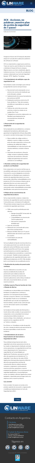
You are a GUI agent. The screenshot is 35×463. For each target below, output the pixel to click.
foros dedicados (18, 318)
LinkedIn (13, 322)
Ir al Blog (17, 399)
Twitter (7, 322)
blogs (10, 318)
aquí (18, 223)
